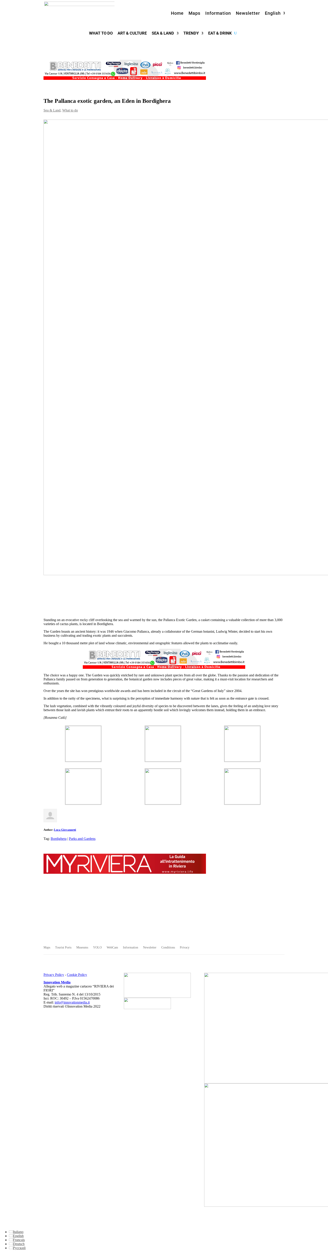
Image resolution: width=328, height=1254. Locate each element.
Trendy (191, 33)
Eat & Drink (220, 33)
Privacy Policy (54, 975)
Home (177, 13)
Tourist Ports (63, 947)
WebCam (112, 947)
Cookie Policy (77, 975)
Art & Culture (132, 33)
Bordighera (58, 839)
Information (218, 13)
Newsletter (248, 13)
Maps (194, 13)
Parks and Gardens (82, 839)
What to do (101, 33)
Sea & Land (163, 33)
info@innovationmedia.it (72, 1002)
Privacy (184, 947)
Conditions (168, 947)
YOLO (97, 947)
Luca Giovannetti (65, 829)
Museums (82, 947)
